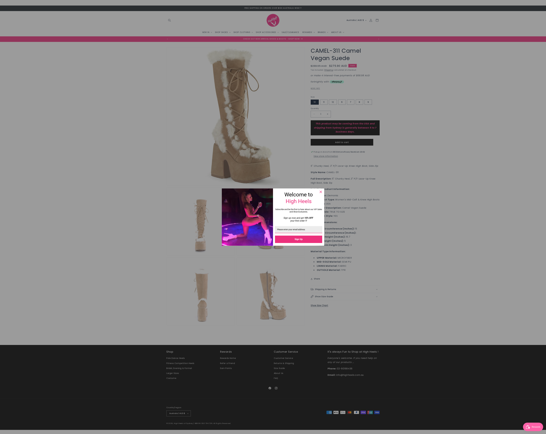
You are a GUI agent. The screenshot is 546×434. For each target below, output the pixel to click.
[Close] (320, 191)
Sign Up (299, 239)
